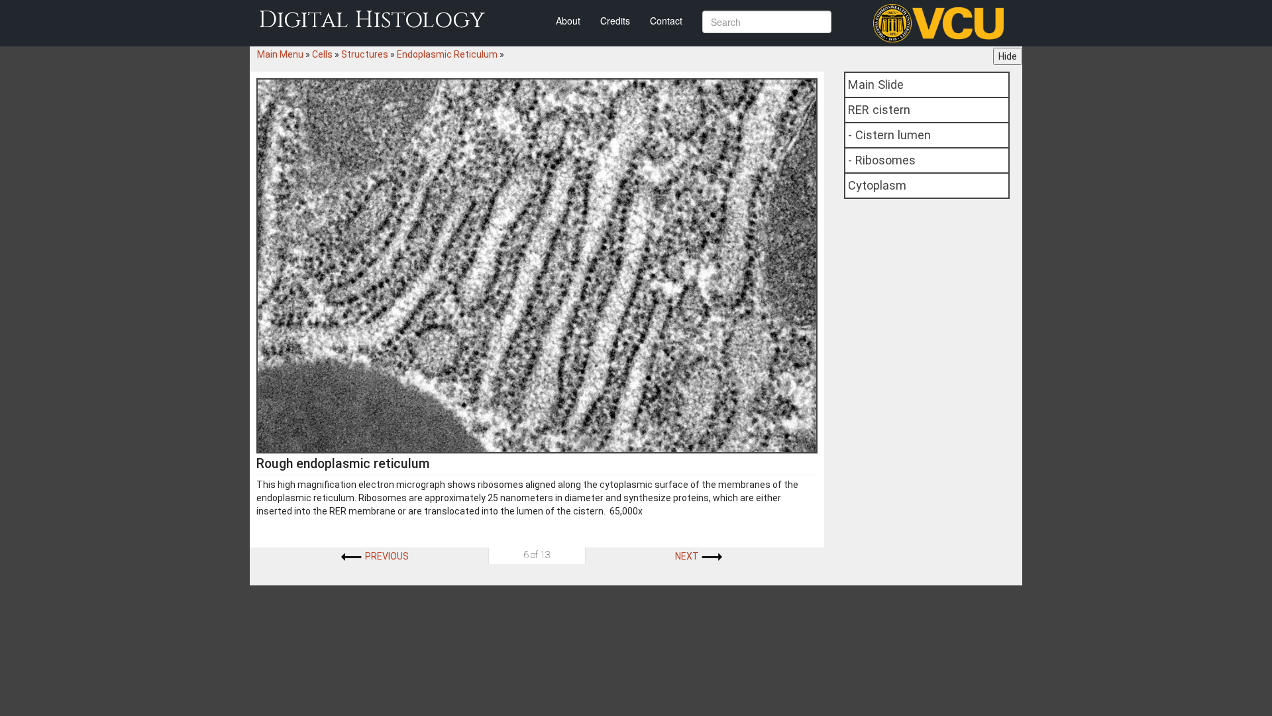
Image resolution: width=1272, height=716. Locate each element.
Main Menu (280, 54)
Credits (615, 20)
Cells (322, 54)
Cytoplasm (877, 185)
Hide (1007, 56)
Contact (666, 20)
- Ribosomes (882, 160)
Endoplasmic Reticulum (447, 54)
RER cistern (879, 110)
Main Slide (876, 84)
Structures (364, 54)
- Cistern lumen (889, 135)
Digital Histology (371, 20)
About (568, 20)
